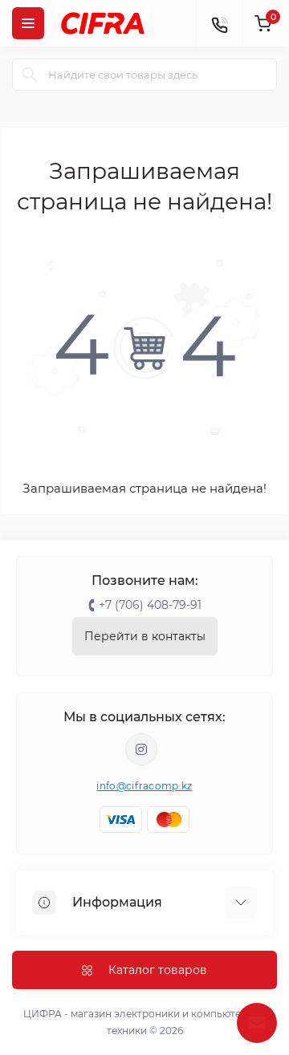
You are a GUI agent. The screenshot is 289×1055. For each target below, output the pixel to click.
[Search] (29, 75)
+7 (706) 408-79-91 (150, 605)
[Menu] (28, 23)
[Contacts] (219, 23)
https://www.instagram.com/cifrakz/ (141, 749)
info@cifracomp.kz (144, 786)
